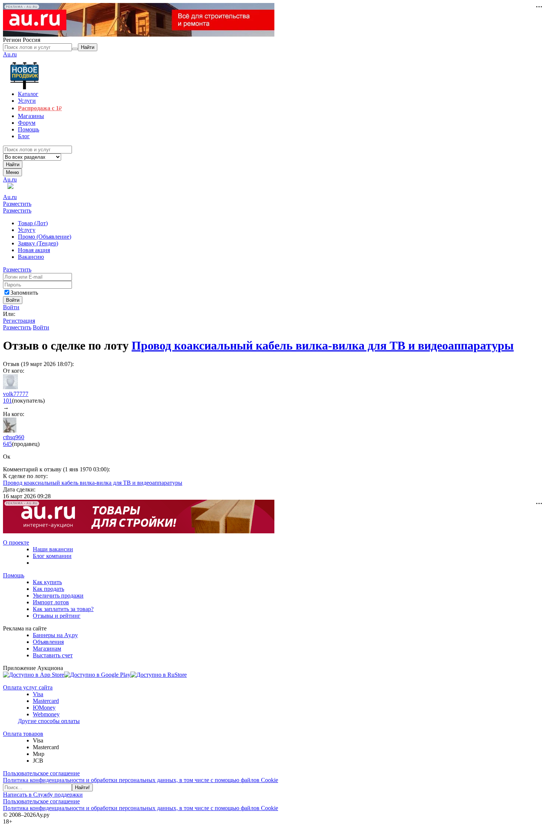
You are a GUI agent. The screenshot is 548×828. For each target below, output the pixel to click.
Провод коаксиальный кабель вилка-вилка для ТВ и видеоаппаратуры (323, 345)
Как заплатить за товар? (63, 609)
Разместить (17, 204)
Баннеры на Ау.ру (55, 635)
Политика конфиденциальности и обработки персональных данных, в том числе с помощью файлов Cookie (140, 780)
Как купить (47, 582)
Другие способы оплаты (49, 721)
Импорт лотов (51, 602)
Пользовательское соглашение (41, 773)
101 (7, 400)
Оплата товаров (23, 734)
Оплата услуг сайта (28, 687)
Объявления (48, 642)
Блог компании (52, 556)
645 (7, 444)
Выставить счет (53, 655)
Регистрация (19, 320)
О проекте (16, 542)
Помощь (13, 575)
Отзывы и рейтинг (57, 616)
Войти (11, 307)
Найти (12, 164)
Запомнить (24, 292)
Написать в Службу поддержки (43, 794)
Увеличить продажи (58, 595)
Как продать (48, 589)
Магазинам (47, 648)
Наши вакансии (53, 549)
